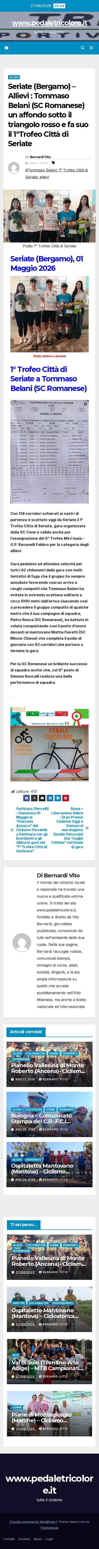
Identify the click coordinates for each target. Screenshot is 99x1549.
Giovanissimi (20, 1059)
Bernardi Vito (40, 157)
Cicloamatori (35, 1053)
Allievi (13, 77)
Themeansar (49, 1527)
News (38, 1539)
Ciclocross (34, 1109)
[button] (82, 48)
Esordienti (70, 1053)
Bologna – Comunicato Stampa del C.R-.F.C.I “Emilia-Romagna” (41, 1121)
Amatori (19, 1303)
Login (49, 1539)
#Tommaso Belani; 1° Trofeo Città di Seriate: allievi (56, 173)
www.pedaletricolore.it (49, 23)
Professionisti (63, 1303)
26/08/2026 (26, 1428)
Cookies (24, 1539)
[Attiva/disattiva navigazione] (91, 47)
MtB (16, 1355)
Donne (54, 1053)
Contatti (9, 1539)
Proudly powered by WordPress (33, 1521)
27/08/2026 (26, 1272)
